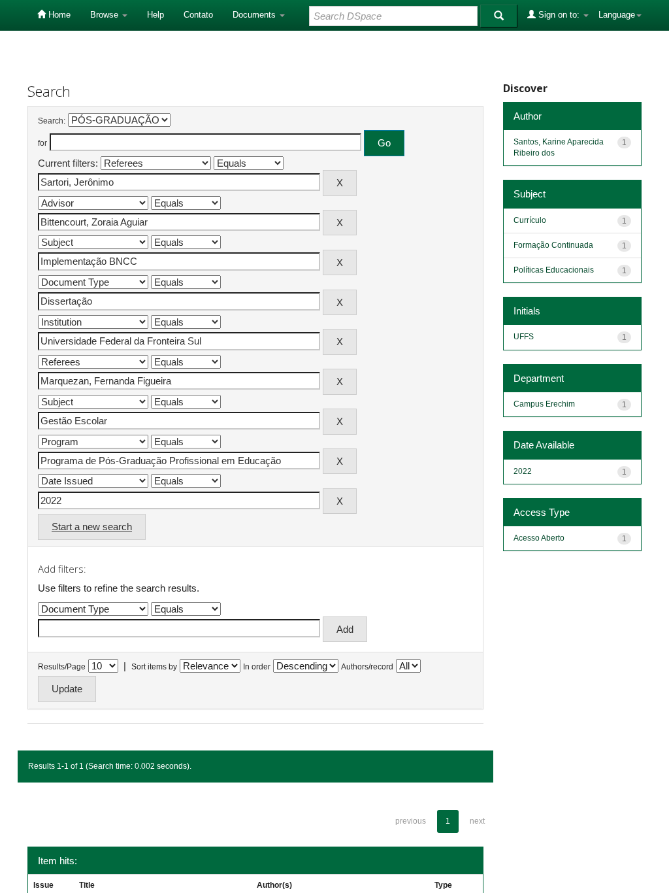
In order (256, 666)
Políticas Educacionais (554, 270)
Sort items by (154, 666)
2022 (523, 471)
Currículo (530, 220)
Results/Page (62, 666)
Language (616, 15)
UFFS (524, 336)
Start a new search (92, 526)
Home (58, 15)
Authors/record (367, 666)
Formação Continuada (553, 245)
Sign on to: (559, 15)
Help (155, 15)
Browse (105, 15)
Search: (51, 121)
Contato (198, 15)
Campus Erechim (544, 404)
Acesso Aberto (539, 538)
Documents (255, 15)
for (42, 143)
